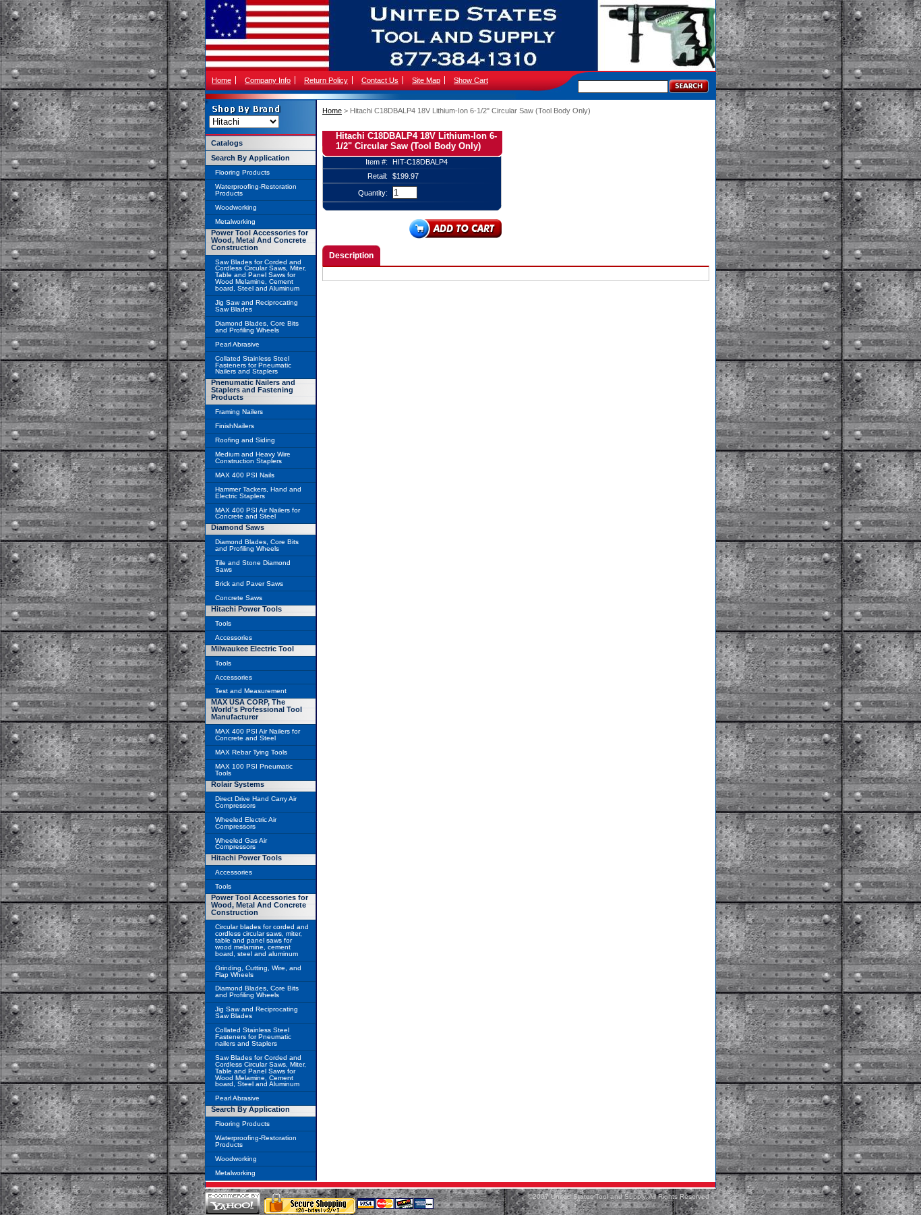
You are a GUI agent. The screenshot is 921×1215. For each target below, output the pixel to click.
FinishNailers (234, 425)
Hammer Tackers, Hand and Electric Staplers (258, 492)
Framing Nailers (239, 411)
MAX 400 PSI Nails (244, 475)
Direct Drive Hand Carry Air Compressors (256, 802)
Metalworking (235, 221)
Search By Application (250, 158)
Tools (223, 623)
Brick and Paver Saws (249, 583)
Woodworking (236, 207)
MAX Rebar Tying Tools (251, 752)
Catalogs (227, 143)
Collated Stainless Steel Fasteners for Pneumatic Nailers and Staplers (253, 365)
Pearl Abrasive (237, 344)
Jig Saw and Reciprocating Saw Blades (256, 306)
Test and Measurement (251, 690)
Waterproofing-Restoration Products (256, 190)
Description (351, 255)
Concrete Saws (238, 597)
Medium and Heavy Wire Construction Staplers (253, 457)
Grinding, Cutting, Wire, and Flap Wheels (258, 971)
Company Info (268, 80)
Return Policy (326, 80)
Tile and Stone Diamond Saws (253, 566)
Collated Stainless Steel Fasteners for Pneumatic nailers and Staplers (253, 1036)
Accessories (233, 637)
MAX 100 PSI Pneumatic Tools (254, 770)
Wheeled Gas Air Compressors (241, 844)
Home (221, 80)
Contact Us (379, 80)
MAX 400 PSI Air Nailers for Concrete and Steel (257, 513)
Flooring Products (242, 172)
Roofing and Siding (245, 440)
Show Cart (471, 80)
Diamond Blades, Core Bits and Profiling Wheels (257, 327)
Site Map (426, 80)
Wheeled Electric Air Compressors (245, 823)
